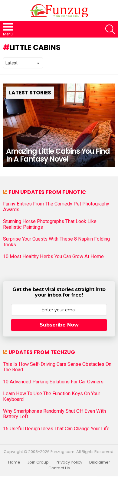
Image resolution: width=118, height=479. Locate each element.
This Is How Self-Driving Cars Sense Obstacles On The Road (57, 367)
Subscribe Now (59, 325)
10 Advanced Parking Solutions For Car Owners (53, 382)
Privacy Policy (69, 462)
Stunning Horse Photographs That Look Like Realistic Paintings (50, 224)
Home (14, 462)
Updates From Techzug (41, 352)
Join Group (38, 462)
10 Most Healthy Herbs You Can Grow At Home (53, 256)
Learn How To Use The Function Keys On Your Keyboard (51, 396)
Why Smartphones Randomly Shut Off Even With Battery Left (54, 413)
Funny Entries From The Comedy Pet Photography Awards (56, 206)
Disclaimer (99, 462)
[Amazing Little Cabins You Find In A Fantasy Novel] (59, 126)
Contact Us (59, 468)
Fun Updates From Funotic (47, 192)
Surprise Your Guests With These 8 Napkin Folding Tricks (56, 241)
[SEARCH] (110, 29)
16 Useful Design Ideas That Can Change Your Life (56, 428)
